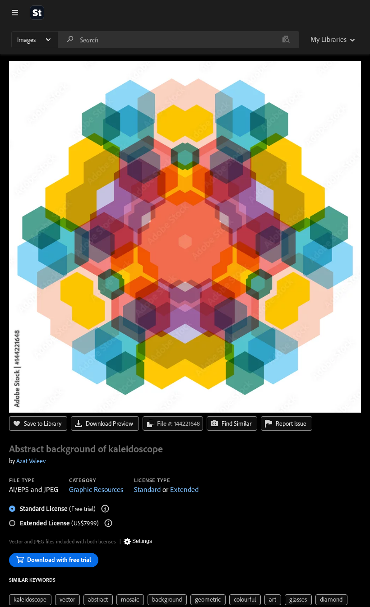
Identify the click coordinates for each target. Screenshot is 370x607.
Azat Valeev (31, 461)
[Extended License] (108, 523)
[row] (30, 599)
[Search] (70, 39)
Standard (147, 489)
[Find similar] (285, 39)
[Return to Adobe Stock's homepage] (37, 12)
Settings (142, 541)
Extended (184, 489)
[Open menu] (15, 12)
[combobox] (178, 39)
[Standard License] (105, 508)
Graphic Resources (96, 489)
